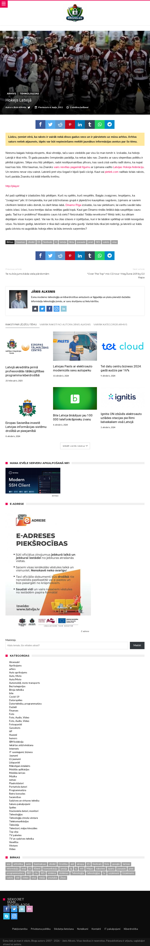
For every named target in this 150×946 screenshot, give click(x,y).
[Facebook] (6, 909)
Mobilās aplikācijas (19, 769)
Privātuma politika (40, 928)
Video (12, 849)
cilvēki (31, 242)
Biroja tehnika (16, 689)
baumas (20, 242)
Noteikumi (82, 928)
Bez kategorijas (17, 686)
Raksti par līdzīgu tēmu (21, 324)
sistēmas (63, 873)
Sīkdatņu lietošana (64, 928)
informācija (12, 868)
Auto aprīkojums (18, 672)
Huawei (13, 734)
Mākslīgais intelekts (19, 765)
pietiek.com (112, 171)
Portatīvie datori (18, 786)
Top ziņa (13, 831)
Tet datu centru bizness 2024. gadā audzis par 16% (121, 368)
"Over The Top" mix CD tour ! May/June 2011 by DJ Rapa (116, 273)
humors (13, 738)
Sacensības (15, 797)
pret (90, 242)
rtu (36, 873)
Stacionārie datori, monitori (23, 811)
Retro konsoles (17, 793)
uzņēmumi (113, 873)
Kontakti (96, 928)
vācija (42, 877)
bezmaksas (40, 864)
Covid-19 (14, 696)
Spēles (12, 807)
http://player (12, 186)
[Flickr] (29, 909)
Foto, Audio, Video (19, 717)
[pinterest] (70, 124)
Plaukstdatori (16, 783)
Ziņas (63, 877)
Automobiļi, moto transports (24, 682)
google (116, 864)
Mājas (90, 868)
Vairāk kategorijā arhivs (110, 324)
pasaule (81, 242)
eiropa (80, 864)
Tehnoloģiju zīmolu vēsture (23, 817)
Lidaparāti (14, 762)
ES (39, 242)
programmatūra (15, 873)
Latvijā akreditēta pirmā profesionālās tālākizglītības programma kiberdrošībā (24, 371)
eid (72, 864)
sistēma (52, 873)
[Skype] (6, 916)
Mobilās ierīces (17, 772)
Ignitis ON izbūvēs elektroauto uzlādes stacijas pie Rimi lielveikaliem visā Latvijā (121, 418)
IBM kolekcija (16, 741)
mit (81, 868)
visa (114, 242)
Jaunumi (13, 755)
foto (107, 864)
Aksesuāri (14, 662)
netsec (12, 779)
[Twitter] (14, 909)
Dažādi (13, 707)
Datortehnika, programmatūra (25, 703)
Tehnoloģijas (29, 93)
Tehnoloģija (78, 873)
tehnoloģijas (93, 873)
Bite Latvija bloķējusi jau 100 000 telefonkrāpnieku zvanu (73, 417)
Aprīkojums (15, 665)
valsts (106, 242)
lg (71, 868)
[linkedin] (80, 124)
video (25, 877)
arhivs (20, 37)
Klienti (37, 868)
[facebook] (40, 124)
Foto (11, 714)
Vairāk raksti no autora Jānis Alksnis (65, 324)
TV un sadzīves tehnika (21, 838)
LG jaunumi (15, 759)
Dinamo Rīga (73, 204)
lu (76, 868)
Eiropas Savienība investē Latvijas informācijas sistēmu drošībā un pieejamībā (25, 427)
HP (10, 731)
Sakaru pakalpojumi (19, 804)
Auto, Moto (15, 675)
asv (8, 864)
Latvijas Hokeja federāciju (128, 167)
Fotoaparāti (15, 724)
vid (17, 877)
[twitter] (50, 124)
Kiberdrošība (131, 928)
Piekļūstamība (19, 928)
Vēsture (13, 845)
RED (29, 873)
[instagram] (14, 916)
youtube (52, 877)
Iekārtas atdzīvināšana (21, 745)
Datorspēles (15, 700)
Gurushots (14, 727)
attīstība (18, 864)
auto (28, 864)
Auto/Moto (15, 679)
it (56, 242)
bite (11, 693)
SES (98, 242)
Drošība (63, 864)
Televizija (14, 824)
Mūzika (13, 776)
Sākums (9, 37)
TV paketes (15, 835)
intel (24, 868)
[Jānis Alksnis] (75, 4)
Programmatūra (17, 790)
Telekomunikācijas (19, 821)
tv (104, 873)
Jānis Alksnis (19, 107)
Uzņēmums (128, 873)
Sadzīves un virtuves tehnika (24, 800)
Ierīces (126, 864)
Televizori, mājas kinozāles (23, 828)
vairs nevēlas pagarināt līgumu (72, 167)
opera (111, 868)
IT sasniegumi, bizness (21, 752)
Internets (14, 748)
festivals (47, 242)
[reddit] (60, 124)
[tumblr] (90, 124)
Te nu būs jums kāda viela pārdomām (27, 271)
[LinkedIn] (22, 909)
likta (71, 242)
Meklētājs (10, 640)
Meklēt (137, 645)
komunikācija (50, 868)
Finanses (13, 710)
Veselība (13, 842)
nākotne (100, 868)
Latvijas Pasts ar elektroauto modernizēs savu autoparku (72, 368)
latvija (63, 242)
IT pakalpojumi (112, 928)
